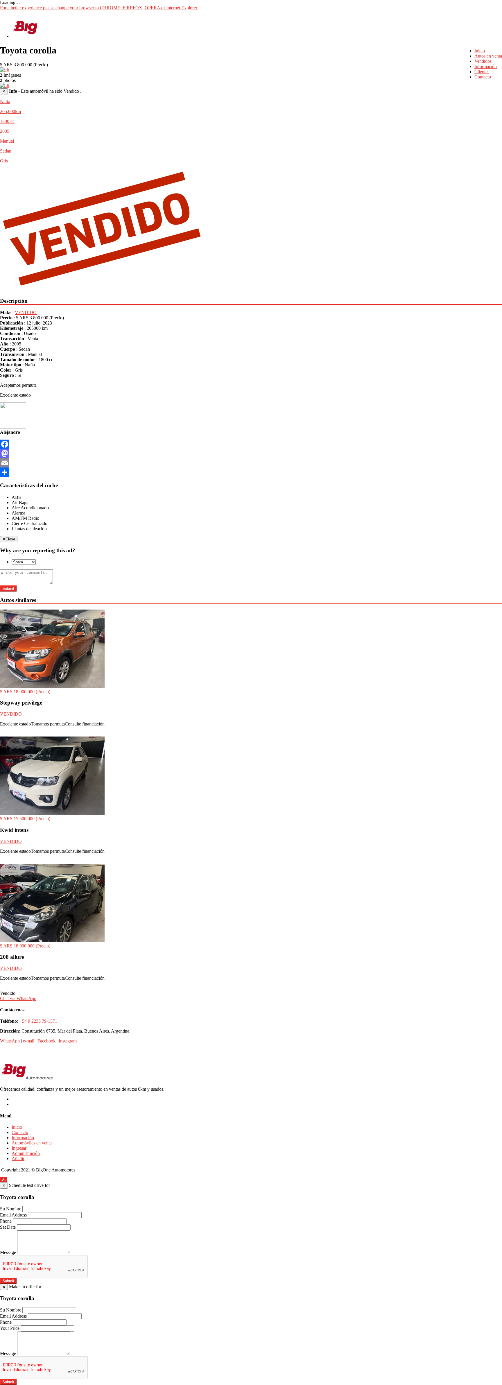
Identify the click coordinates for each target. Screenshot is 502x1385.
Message (8, 1252)
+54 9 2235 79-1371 (38, 1021)
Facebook (46, 1040)
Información (485, 66)
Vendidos (483, 61)
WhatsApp (10, 1040)
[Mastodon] (251, 453)
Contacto (482, 76)
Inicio (479, 50)
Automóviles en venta (32, 1142)
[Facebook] (251, 444)
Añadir (18, 1158)
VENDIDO (26, 312)
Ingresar (19, 1148)
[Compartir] (251, 472)
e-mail (28, 1040)
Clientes (481, 71)
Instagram (68, 1040)
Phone (6, 1221)
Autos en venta (488, 55)
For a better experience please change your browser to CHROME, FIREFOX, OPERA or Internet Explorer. (99, 7)
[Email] (251, 462)
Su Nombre (10, 1208)
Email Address (13, 1214)
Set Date (8, 1227)
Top (3, 1179)
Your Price (9, 1328)
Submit (8, 588)
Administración (26, 1153)
